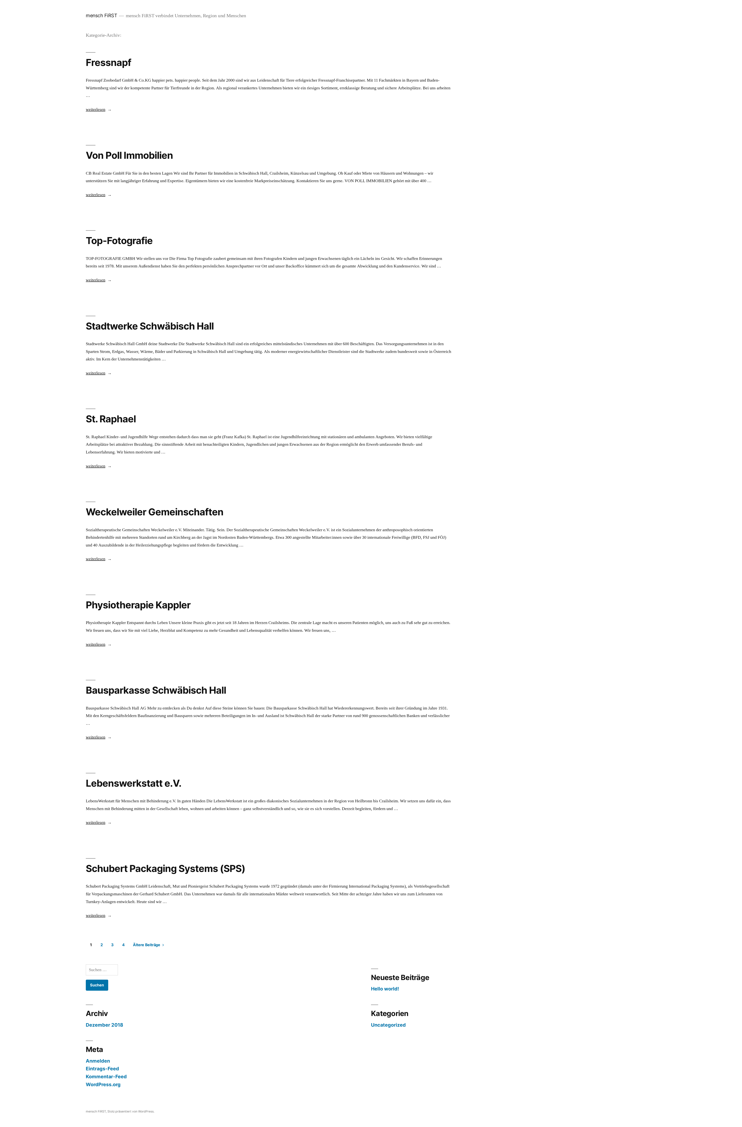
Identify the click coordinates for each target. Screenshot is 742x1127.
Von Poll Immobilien (129, 155)
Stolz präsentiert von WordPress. (130, 1111)
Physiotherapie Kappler (138, 605)
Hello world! (385, 989)
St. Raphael (111, 419)
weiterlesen (96, 109)
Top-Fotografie (119, 240)
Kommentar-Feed (106, 1076)
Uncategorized (388, 1025)
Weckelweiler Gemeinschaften (154, 512)
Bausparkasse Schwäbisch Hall (156, 690)
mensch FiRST (101, 15)
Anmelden (98, 1061)
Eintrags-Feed (102, 1069)
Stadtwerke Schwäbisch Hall (150, 326)
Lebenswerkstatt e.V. (133, 783)
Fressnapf (108, 62)
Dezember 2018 (104, 1025)
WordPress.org (103, 1084)
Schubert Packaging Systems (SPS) (165, 868)
